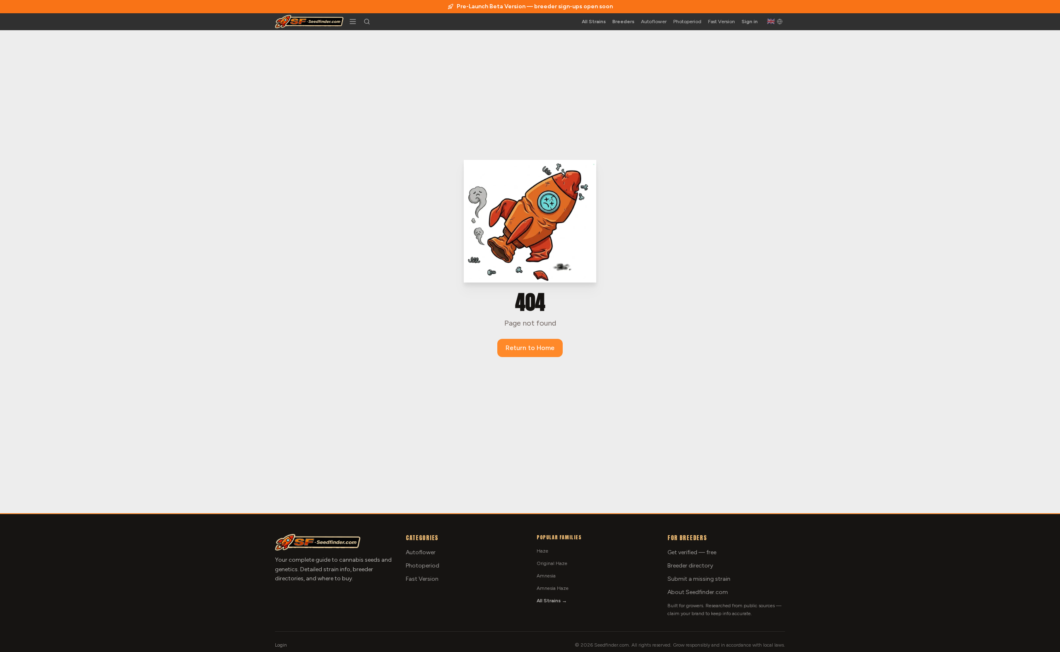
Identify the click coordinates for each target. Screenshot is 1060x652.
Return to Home (530, 348)
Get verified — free (691, 552)
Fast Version (721, 21)
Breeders (623, 21)
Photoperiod (687, 21)
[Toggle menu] (353, 21)
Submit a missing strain (698, 578)
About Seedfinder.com (697, 592)
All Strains (594, 21)
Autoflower (654, 21)
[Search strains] (367, 22)
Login (281, 645)
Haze (542, 551)
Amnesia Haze (553, 588)
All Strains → (552, 601)
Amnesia (546, 576)
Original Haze (552, 563)
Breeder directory (690, 565)
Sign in (750, 21)
